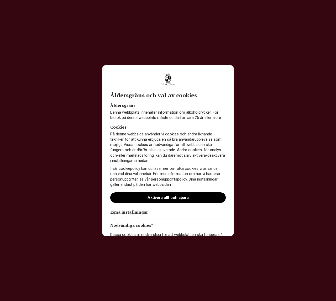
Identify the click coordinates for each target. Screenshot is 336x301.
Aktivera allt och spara (168, 197)
